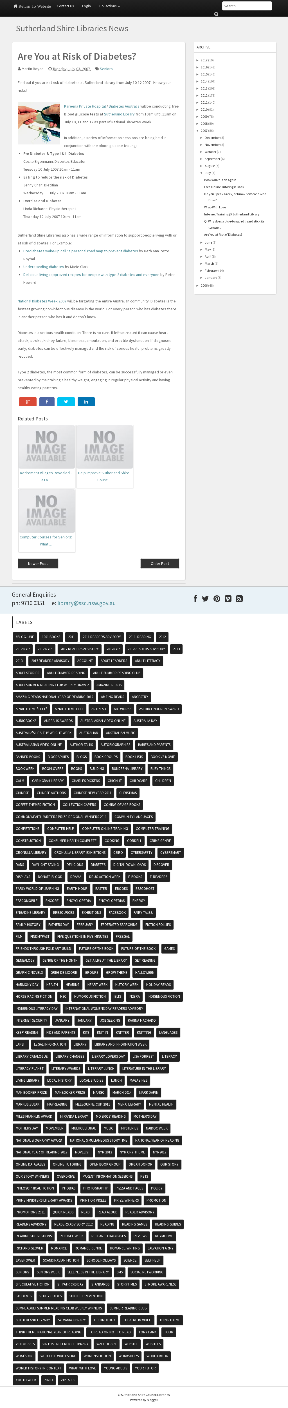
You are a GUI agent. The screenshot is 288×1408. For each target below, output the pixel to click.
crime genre (160, 840)
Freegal (123, 936)
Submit (216, 14)
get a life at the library (106, 960)
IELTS (117, 996)
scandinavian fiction (61, 1260)
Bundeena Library (127, 768)
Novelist (82, 1152)
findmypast (40, 936)
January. (84, 1020)
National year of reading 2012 (41, 1152)
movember (55, 1128)
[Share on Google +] (28, 401)
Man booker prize (31, 1092)
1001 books (51, 636)
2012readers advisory (146, 649)
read (85, 1212)
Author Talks (81, 744)
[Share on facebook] (47, 401)
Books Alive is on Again (220, 180)
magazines (138, 1080)
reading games (134, 1224)
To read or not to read (110, 1332)
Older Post (160, 563)
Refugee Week (72, 1236)
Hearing (73, 984)
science (130, 1260)
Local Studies (91, 1080)
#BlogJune (25, 636)
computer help (60, 828)
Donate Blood (50, 876)
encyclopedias (112, 900)
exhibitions (91, 912)
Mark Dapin (148, 1092)
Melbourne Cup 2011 (92, 1104)
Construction (28, 840)
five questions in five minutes (82, 936)
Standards (100, 1284)
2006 (204, 285)
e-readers (158, 876)
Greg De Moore (64, 972)
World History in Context (38, 1368)
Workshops (129, 1356)
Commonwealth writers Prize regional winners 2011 (61, 816)
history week (126, 984)
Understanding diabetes (43, 266)
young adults (115, 1368)
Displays (23, 876)
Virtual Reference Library (65, 1344)
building (97, 768)
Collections (108, 6)
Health (52, 984)
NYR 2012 (105, 1152)
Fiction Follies (158, 924)
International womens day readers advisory (104, 1008)
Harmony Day (27, 984)
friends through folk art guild (43, 948)
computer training (152, 828)
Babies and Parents (154, 744)
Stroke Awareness (160, 1284)
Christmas (128, 792)
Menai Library (129, 1104)
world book (157, 1356)
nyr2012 (159, 1152)
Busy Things (160, 768)
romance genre (88, 1248)
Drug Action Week (104, 876)
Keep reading (27, 1032)
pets (144, 1176)
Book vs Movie (163, 756)
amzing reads (112, 696)
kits (86, 1032)
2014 (204, 81)
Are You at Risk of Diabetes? (223, 234)
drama (75, 876)
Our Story (169, 1164)
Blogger (152, 1400)
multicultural (83, 1128)
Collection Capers (79, 804)
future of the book (96, 948)
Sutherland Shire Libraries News (72, 28)
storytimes (127, 1284)
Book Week (25, 768)
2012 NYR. (45, 649)
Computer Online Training (105, 828)
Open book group (105, 1164)
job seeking (110, 1020)
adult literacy (147, 660)
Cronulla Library (31, 852)
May (208, 249)
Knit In (102, 1032)
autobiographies (115, 744)
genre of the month (60, 960)
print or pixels (93, 1200)
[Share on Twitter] (66, 401)
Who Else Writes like (58, 1356)
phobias (68, 1188)
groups (91, 972)
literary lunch (101, 1068)
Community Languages (133, 816)
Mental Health (161, 1104)
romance (59, 1248)
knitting (144, 1032)
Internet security (31, 1020)
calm (20, 780)
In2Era (134, 996)
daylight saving (45, 864)
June (208, 242)
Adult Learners (114, 660)
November (212, 144)
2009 (204, 116)
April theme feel (69, 709)
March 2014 (121, 1092)
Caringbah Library (48, 780)
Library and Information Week (120, 1044)
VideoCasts (25, 1344)
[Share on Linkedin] (86, 401)
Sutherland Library (119, 114)
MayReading (57, 1104)
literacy (169, 1056)
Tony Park (147, 1332)
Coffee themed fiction (35, 804)
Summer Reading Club (128, 1308)
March (209, 263)
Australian (88, 732)
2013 (204, 88)
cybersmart (170, 852)
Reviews (140, 1236)
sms (120, 1272)
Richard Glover (29, 1248)
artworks (122, 709)
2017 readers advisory (50, 660)
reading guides (168, 1224)
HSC (63, 996)
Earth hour (77, 888)
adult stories (27, 672)
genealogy (25, 960)
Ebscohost (145, 888)
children (163, 780)
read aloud (108, 1212)
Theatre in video (137, 1320)
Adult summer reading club (116, 672)
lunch (116, 1080)
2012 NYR (23, 649)
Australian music (120, 732)
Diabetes (98, 864)
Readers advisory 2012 (73, 1224)
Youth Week (26, 1380)
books (76, 768)
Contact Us (65, 6)
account (85, 660)
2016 (204, 67)
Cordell (134, 840)
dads (20, 864)
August (210, 166)
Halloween (144, 972)
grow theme (116, 972)
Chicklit (115, 780)
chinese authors (51, 792)
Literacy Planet (30, 1068)
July (208, 173)
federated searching (119, 924)
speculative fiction (33, 1284)
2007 (204, 130)
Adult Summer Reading (66, 672)
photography (95, 1188)
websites (153, 1344)
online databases (30, 1164)
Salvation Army (161, 1248)
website (131, 1344)
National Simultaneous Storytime (98, 1140)
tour (168, 1332)
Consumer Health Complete (73, 840)
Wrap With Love (215, 207)
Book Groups (106, 756)
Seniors (106, 68)
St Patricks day (70, 1284)
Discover (161, 864)
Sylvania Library (72, 1320)
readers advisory (31, 1224)
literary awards (65, 1068)
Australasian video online (103, 720)
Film (19, 936)
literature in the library (144, 1068)
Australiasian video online (39, 744)
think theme (169, 1320)
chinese (22, 792)
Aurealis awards (58, 720)
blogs (81, 756)
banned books (28, 756)
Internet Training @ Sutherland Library (232, 214)
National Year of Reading (157, 1140)
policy (157, 1188)
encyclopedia (79, 900)
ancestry (140, 696)
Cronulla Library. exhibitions (79, 852)
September (212, 159)
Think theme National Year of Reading (48, 1332)
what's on (24, 1356)
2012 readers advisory (79, 649)
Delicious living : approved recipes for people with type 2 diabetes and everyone (91, 274)
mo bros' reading (111, 1116)
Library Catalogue (32, 1056)
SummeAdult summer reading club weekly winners (59, 1308)
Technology (104, 1320)
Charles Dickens (86, 780)
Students (24, 1296)
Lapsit (21, 1044)
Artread (98, 709)
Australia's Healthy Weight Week (43, 732)
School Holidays (101, 1260)
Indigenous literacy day (37, 1008)
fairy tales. (143, 912)
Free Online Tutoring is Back (224, 187)
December (212, 137)
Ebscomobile (27, 900)
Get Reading (145, 960)
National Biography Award (39, 1140)
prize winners (126, 1200)
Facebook (117, 912)
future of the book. (138, 948)
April (208, 256)
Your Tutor (145, 1368)
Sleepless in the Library (88, 1272)
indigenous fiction (164, 996)
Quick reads (63, 1212)
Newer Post (38, 563)
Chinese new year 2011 (92, 792)
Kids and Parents (60, 1032)
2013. (19, 660)
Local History (59, 1080)
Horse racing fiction (34, 996)
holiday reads (158, 984)
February (211, 270)
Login (86, 6)
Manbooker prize (70, 1092)
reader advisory (139, 1212)
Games (169, 948)
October (210, 152)
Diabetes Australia (124, 106)
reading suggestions (34, 1236)
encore (52, 900)
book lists (134, 756)
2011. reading (140, 636)
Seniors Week (48, 1272)
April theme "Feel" (31, 709)
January (211, 277)
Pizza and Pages (129, 1188)
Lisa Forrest (143, 1056)
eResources (63, 912)
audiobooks (26, 720)
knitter (122, 1032)
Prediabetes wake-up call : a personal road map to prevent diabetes (80, 250)
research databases (108, 1236)
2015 (204, 74)
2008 (204, 123)
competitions (27, 828)
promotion (156, 1200)
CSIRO (118, 852)
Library (80, 1044)
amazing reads (109, 685)
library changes (70, 1056)
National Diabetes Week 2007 (42, 301)
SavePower (25, 1260)
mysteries (129, 1128)
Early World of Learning (37, 888)
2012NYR (113, 649)
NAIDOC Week (157, 1128)
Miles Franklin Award (34, 1116)
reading (107, 1224)
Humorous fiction (90, 996)
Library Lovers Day (108, 1056)
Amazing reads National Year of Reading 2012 (54, 696)
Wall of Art (106, 1344)
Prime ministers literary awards (44, 1200)
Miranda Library (74, 1116)
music (108, 1128)
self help (153, 1260)
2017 (204, 60)
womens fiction (97, 1356)
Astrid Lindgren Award (159, 709)
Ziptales (68, 1380)
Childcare (138, 780)
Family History (28, 924)
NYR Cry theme (132, 1152)
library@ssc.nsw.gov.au (86, 603)
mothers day (27, 1128)
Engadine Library (30, 912)
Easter (101, 888)
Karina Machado (142, 1020)
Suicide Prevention (86, 1296)
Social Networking (146, 1272)
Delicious (75, 864)
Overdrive (66, 1176)
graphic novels (29, 972)
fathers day (58, 924)
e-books (135, 876)
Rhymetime (164, 1236)
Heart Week (97, 984)
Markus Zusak (27, 1104)
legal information (50, 1044)
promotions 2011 (30, 1212)
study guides (50, 1296)
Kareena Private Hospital (85, 106)
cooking (112, 840)
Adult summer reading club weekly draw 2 (52, 685)
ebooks (121, 888)
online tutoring (67, 1164)
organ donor (140, 1164)
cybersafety (141, 852)
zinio (48, 1380)
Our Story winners (32, 1176)
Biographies (58, 756)
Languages (168, 1032)
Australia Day (145, 720)
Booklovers (52, 768)
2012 (204, 95)
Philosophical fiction (35, 1188)
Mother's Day (145, 1116)
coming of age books (122, 804)
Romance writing (125, 1248)
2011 (204, 102)
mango (99, 1092)
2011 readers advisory (102, 636)
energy (138, 900)
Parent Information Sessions (107, 1176)
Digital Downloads (129, 864)
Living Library (27, 1080)
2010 (204, 109)
